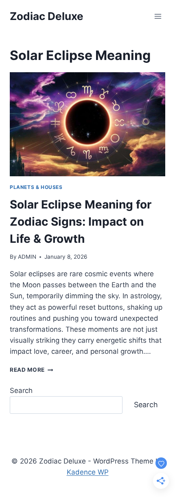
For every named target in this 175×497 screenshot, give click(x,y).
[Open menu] (157, 16)
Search (21, 390)
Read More (31, 369)
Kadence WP (88, 472)
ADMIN (27, 256)
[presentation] (87, 124)
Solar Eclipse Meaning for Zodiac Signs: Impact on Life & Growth (80, 221)
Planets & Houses (36, 187)
